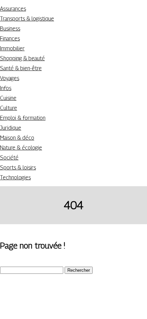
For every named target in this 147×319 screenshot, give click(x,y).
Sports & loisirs (18, 167)
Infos (5, 88)
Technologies (15, 177)
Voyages (9, 78)
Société (9, 157)
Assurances (13, 8)
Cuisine (8, 98)
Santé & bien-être (21, 68)
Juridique (10, 128)
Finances (10, 38)
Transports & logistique (27, 18)
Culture (8, 108)
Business (10, 28)
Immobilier (12, 48)
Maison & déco (17, 138)
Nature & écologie (21, 147)
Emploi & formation (22, 118)
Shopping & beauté (22, 58)
